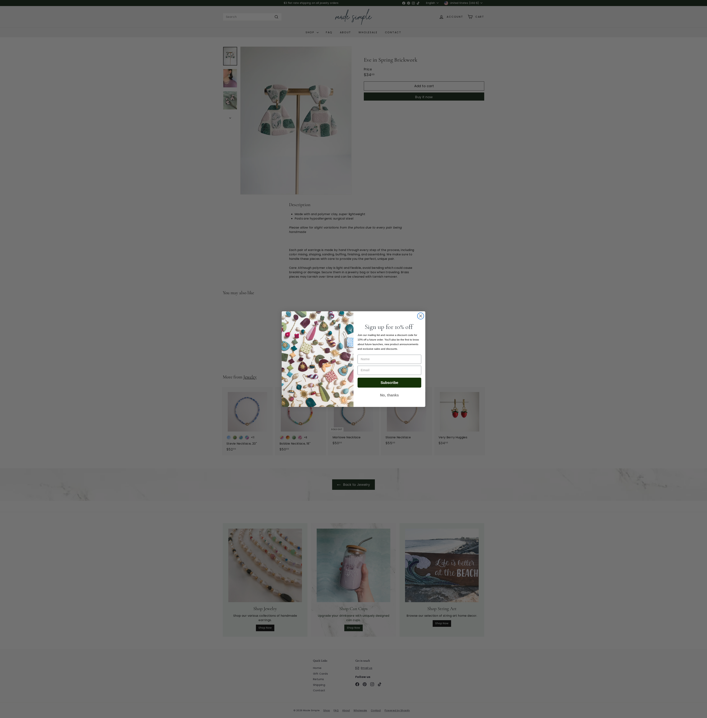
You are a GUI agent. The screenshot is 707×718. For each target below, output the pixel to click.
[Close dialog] (420, 316)
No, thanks (389, 395)
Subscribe (389, 383)
